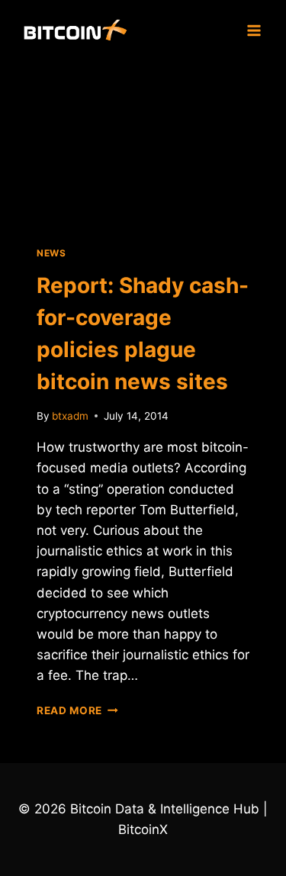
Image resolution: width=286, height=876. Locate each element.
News (51, 253)
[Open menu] (253, 30)
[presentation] (143, 144)
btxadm (70, 416)
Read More (77, 710)
